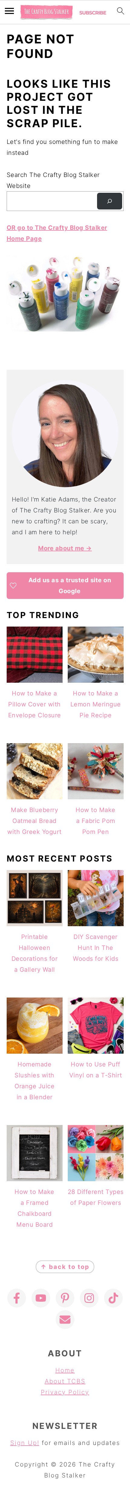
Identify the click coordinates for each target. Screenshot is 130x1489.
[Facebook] (16, 1298)
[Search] (109, 201)
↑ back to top (65, 1266)
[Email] (65, 1319)
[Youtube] (40, 1298)
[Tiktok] (113, 1298)
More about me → (65, 548)
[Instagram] (89, 1298)
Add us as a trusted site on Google (69, 585)
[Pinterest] (65, 1298)
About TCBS (65, 1381)
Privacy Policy (65, 1392)
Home (65, 1370)
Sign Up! (24, 1443)
